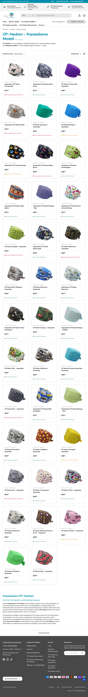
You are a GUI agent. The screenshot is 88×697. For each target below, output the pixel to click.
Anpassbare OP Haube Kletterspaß (40, 248)
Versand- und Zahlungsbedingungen (76, 690)
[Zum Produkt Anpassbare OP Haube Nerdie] (16, 111)
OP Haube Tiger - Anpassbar (14, 368)
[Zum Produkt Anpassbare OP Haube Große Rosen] (44, 71)
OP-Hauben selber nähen (35, 656)
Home (5, 22)
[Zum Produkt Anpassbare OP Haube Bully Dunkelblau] (44, 395)
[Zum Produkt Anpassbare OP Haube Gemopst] (16, 152)
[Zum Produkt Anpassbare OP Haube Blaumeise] (72, 274)
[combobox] (46, 15)
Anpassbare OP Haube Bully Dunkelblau (42, 410)
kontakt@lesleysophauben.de (12, 642)
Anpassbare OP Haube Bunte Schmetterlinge (71, 207)
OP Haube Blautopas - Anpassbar (68, 126)
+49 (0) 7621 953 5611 (62, 1)
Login (49, 646)
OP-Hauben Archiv (54, 671)
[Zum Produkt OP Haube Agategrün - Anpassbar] (44, 111)
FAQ (52, 1)
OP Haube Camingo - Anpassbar (44, 328)
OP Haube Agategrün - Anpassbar (40, 126)
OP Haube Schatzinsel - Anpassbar (12, 532)
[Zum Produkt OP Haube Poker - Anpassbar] (44, 558)
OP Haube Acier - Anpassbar (14, 490)
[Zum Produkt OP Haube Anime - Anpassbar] (72, 477)
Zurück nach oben (44, 633)
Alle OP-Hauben (14, 22)
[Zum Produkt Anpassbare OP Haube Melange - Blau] (44, 192)
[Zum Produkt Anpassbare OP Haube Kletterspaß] (44, 233)
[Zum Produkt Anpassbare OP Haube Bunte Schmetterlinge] (72, 192)
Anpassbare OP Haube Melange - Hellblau (71, 329)
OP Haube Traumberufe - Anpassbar (41, 491)
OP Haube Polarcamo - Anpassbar (40, 288)
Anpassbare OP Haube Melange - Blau (43, 207)
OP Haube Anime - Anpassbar (71, 490)
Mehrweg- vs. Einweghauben (36, 665)
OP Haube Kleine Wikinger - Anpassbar (14, 288)
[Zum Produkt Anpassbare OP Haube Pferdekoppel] (72, 152)
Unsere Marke (20, 1)
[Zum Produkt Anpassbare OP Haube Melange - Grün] (72, 395)
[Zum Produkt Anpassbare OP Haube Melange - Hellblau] (72, 314)
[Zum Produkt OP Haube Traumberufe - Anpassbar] (44, 477)
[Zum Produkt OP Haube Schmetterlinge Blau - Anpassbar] (72, 355)
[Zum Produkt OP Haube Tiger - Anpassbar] (16, 355)
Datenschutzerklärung (79, 687)
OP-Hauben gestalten (10, 25)
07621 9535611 (12, 646)
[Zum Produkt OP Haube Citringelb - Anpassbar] (72, 436)
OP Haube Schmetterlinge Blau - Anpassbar (72, 369)
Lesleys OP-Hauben (11, 687)
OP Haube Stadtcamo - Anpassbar (41, 369)
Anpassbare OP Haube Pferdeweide (12, 85)
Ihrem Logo (55, 7)
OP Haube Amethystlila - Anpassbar (69, 85)
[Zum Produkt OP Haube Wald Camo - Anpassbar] (72, 233)
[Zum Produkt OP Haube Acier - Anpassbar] (16, 477)
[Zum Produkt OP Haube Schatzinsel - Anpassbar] (16, 517)
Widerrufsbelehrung (67, 687)
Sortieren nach (8, 54)
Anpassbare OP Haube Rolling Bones (43, 166)
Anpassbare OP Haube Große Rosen (43, 85)
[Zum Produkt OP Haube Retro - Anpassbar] (16, 395)
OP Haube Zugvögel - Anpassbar (15, 246)
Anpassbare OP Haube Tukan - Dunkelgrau (15, 329)
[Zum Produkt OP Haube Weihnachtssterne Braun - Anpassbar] (44, 517)
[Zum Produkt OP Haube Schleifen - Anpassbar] (72, 517)
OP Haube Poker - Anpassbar (43, 571)
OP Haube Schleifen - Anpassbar (72, 531)
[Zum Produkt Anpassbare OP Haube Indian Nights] (16, 192)
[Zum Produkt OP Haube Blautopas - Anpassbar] (72, 111)
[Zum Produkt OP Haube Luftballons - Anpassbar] (44, 436)
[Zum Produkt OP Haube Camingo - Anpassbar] (44, 314)
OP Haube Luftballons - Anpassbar (41, 450)
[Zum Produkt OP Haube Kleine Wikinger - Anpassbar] (16, 274)
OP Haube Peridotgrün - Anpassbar (13, 572)
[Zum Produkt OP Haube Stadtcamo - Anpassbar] (44, 355)
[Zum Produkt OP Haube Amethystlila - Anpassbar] (72, 71)
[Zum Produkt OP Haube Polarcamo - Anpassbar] (44, 274)
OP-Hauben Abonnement (28, 25)
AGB (58, 687)
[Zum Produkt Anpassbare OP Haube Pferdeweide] (16, 71)
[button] (84, 15)
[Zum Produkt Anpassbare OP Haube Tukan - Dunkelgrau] (16, 314)
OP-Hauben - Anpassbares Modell (17, 29)
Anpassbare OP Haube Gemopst (15, 165)
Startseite (5, 29)
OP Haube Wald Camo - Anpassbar (69, 248)
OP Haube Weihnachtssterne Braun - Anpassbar (43, 532)
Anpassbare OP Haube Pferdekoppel (68, 166)
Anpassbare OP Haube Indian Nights (14, 207)
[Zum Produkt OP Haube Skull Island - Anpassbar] (16, 436)
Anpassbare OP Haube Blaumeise (68, 288)
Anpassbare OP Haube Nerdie (14, 125)
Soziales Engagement (33, 653)
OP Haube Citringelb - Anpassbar (68, 450)
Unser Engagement (58, 22)
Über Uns (29, 649)
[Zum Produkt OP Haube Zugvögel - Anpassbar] (16, 233)
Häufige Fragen (31, 646)
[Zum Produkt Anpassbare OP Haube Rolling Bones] (44, 152)
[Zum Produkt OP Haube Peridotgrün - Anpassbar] (16, 558)
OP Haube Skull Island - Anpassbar (12, 450)
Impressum (51, 687)
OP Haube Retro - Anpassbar (14, 409)
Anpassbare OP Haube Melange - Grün (71, 410)
